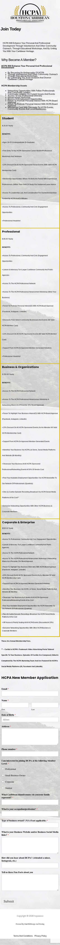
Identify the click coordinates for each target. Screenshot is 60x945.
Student (8, 788)
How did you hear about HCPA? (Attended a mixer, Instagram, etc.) (26, 859)
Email (5, 688)
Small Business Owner (15, 775)
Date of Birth (9, 714)
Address (6, 726)
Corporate (9, 781)
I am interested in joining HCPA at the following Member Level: (29, 762)
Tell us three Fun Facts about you (17, 872)
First (3, 709)
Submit (9, 901)
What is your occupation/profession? (20, 809)
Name (5, 700)
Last (33, 709)
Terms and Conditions (23, 936)
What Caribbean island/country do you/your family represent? (26, 796)
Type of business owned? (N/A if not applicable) (25, 820)
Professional (10, 768)
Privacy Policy (40, 936)
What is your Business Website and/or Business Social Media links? (30, 833)
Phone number (9, 749)
